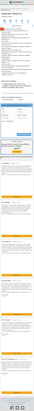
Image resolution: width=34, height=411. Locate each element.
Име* (3, 109)
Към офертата (17, 151)
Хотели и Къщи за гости (18, 400)
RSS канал (28, 400)
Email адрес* (5, 115)
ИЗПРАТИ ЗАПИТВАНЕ (24, 134)
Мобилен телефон (22, 115)
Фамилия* (19, 109)
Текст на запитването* (7, 121)
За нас (3, 399)
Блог (9, 400)
